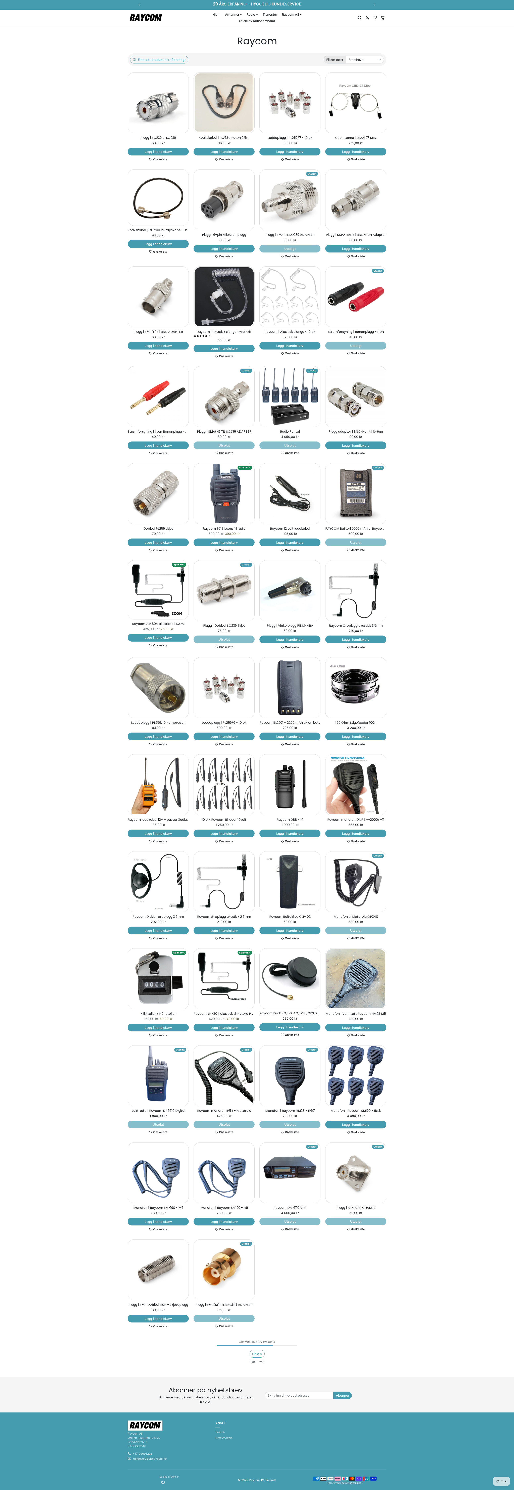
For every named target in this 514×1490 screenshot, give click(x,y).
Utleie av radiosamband (257, 21)
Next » (257, 1354)
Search (220, 1432)
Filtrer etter (334, 60)
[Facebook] (163, 1482)
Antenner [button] (232, 14)
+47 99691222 (142, 1453)
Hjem (216, 14)
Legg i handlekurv (158, 152)
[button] (359, 18)
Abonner (342, 1395)
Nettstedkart (223, 1438)
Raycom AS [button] (290, 14)
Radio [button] (251, 14)
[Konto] (367, 18)
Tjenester (270, 14)
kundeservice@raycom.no (150, 1458)
